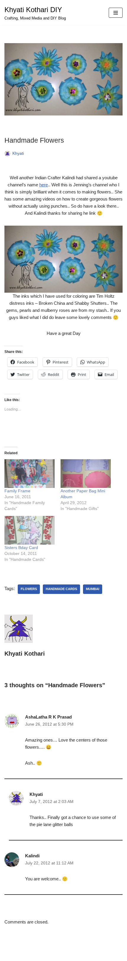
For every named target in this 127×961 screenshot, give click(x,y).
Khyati (18, 153)
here (43, 184)
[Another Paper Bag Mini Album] (86, 473)
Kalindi (32, 855)
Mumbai (92, 589)
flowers (29, 589)
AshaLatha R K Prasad (48, 716)
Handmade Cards (61, 589)
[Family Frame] (29, 473)
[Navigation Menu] (116, 13)
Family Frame (17, 490)
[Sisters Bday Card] (29, 530)
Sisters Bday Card (21, 547)
